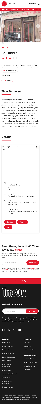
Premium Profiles (29, 359)
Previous (3, 26)
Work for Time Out (8, 353)
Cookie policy (6, 370)
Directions (10, 222)
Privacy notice (6, 361)
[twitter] (9, 330)
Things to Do (5, 9)
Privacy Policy (5, 270)
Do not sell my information (6, 366)
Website (22, 222)
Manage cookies (7, 387)
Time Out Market (29, 350)
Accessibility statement (9, 374)
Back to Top (22, 281)
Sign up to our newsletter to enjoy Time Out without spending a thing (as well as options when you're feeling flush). (19, 255)
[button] (37, 147)
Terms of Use (33, 268)
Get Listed (27, 343)
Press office (6, 343)
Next (38, 26)
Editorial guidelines (8, 357)
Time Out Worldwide (30, 362)
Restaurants (14, 9)
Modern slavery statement (7, 382)
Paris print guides (29, 366)
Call (8, 227)
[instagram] (19, 330)
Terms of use (6, 377)
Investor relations (7, 346)
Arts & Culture (25, 9)
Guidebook (27, 370)
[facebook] (3, 330)
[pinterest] (14, 330)
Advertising (27, 346)
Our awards (6, 350)
